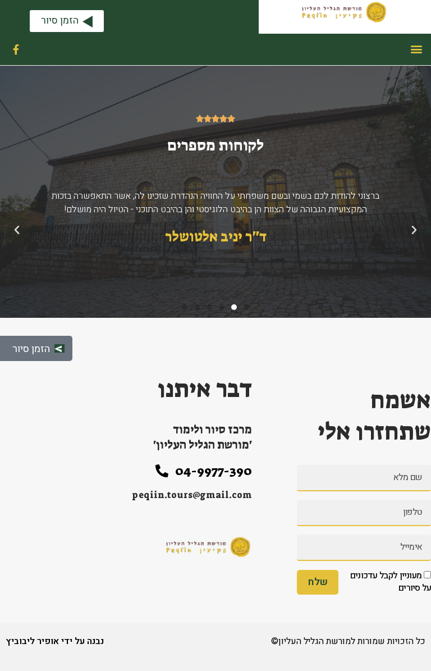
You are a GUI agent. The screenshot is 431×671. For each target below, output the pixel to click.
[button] (416, 48)
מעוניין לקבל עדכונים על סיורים (390, 582)
